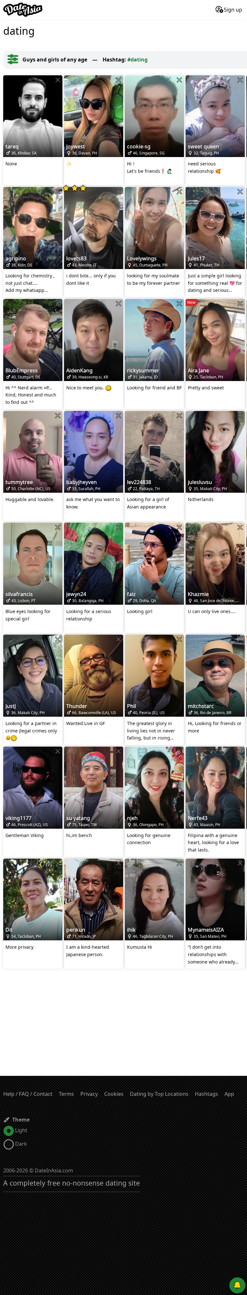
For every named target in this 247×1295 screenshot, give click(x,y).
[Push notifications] (237, 1285)
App (229, 1093)
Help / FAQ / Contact (27, 1093)
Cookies (114, 1093)
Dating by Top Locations (159, 1093)
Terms (66, 1093)
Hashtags (206, 1093)
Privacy (89, 1093)
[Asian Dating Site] (22, 9)
